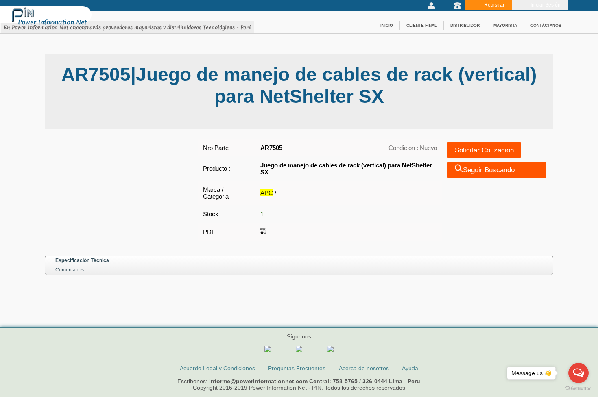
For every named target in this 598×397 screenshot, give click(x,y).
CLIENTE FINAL (421, 25)
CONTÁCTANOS (545, 25)
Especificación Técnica (82, 260)
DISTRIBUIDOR (465, 25)
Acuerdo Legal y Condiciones (217, 368)
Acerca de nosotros (364, 368)
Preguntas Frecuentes (296, 368)
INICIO (386, 25)
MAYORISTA (505, 25)
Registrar (494, 5)
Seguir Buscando (489, 170)
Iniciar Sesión (545, 5)
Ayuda (410, 368)
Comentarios (69, 269)
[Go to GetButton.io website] (578, 388)
